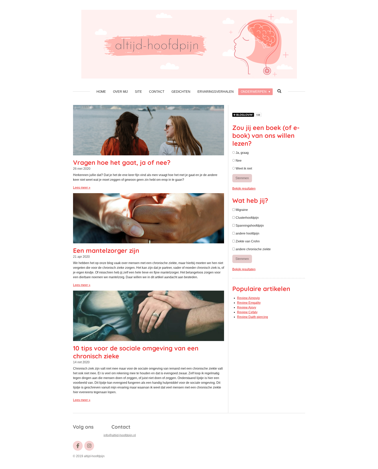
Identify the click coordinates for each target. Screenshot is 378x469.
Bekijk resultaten (244, 188)
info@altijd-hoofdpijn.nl (120, 435)
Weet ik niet (243, 168)
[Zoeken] (279, 91)
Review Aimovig (248, 298)
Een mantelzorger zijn (106, 250)
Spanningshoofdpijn (249, 225)
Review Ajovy (246, 307)
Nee (238, 160)
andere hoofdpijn (247, 233)
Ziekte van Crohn (247, 241)
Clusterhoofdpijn (247, 217)
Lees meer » (81, 187)
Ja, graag (242, 152)
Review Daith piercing (252, 317)
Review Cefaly (247, 312)
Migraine (241, 209)
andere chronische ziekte (253, 249)
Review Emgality (249, 302)
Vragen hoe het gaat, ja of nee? (121, 162)
